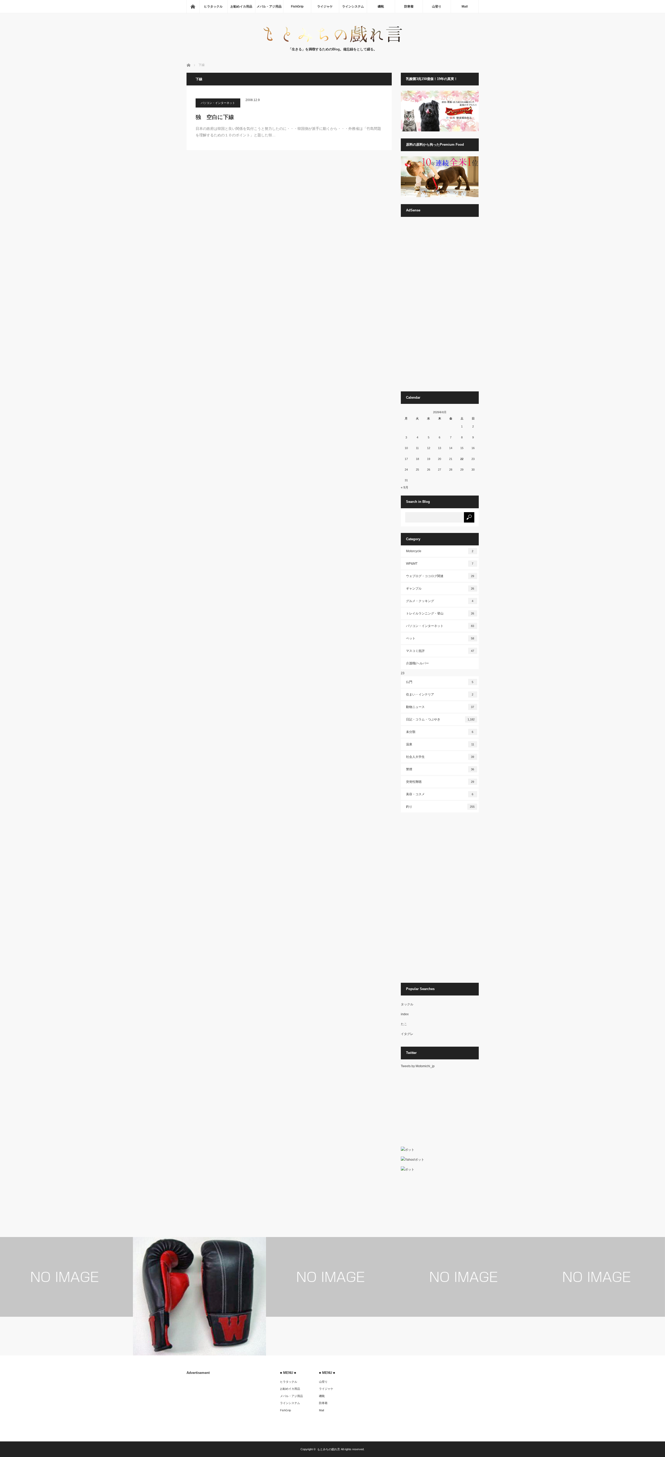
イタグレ (407, 1034)
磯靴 (381, 6)
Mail (465, 6)
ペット (440, 638)
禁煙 (440, 769)
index (405, 1014)
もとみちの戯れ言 (328, 1449)
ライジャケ (325, 6)
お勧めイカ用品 (241, 6)
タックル (407, 1004)
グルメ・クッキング (440, 601)
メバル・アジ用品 (269, 6)
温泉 (440, 744)
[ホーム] (192, 6)
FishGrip (297, 6)
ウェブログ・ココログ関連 (440, 576)
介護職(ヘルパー (417, 663)
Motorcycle (440, 551)
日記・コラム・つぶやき (440, 719)
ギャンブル (440, 588)
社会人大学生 (440, 757)
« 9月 (404, 487)
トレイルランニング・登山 (440, 613)
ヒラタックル (213, 6)
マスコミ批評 (440, 651)
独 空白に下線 (215, 117)
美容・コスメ (440, 794)
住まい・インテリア (440, 694)
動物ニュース (440, 707)
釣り (440, 806)
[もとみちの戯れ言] (332, 41)
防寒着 (409, 6)
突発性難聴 (440, 782)
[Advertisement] (440, 306)
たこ (404, 1024)
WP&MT (440, 563)
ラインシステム (353, 6)
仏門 (440, 682)
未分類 (440, 732)
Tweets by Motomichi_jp (418, 1066)
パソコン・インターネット (218, 102)
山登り (436, 6)
